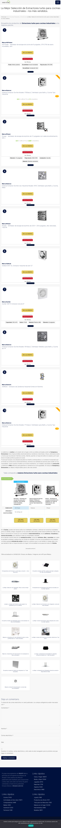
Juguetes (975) (38, 782)
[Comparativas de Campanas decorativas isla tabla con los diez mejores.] (45, 582)
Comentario (5, 708)
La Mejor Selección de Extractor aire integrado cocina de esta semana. (45, 605)
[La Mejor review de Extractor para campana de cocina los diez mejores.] (45, 615)
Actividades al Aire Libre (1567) (12, 800)
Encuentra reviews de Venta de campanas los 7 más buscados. (15, 671)
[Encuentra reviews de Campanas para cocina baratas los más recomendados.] (16, 615)
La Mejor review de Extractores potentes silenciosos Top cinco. (45, 638)
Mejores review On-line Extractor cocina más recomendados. (15, 687)
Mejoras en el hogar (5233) (42, 805)
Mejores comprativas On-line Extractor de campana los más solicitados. (15, 654)
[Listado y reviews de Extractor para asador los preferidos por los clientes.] (16, 598)
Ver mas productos (6, 478)
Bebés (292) (7, 805)
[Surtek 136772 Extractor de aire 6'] (42, 294)
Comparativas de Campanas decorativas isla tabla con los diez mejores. (45, 588)
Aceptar (31, 825)
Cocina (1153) (7, 797)
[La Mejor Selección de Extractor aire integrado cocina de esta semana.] (45, 598)
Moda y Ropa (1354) (40, 779)
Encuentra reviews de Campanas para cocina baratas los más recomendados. (15, 621)
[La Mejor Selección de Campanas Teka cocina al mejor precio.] (16, 582)
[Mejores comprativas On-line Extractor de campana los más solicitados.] (16, 648)
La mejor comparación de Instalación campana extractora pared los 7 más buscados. (45, 654)
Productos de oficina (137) (42, 800)
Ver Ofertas (27, 62)
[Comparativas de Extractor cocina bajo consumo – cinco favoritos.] (16, 565)
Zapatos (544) (38, 787)
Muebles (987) (38, 810)
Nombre (4, 728)
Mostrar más (30, 71)
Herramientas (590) (40, 807)
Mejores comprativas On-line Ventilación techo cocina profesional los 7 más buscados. (15, 638)
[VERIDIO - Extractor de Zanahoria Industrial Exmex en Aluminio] (42, 376)
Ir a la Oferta (27, 52)
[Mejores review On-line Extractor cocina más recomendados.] (16, 681)
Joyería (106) (38, 797)
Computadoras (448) (9, 802)
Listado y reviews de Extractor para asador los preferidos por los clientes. (15, 605)
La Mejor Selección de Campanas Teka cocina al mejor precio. (16, 588)
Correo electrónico (7, 735)
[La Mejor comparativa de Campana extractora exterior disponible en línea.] (45, 664)
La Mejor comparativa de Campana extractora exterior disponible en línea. (45, 671)
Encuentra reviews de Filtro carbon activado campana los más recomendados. (45, 571)
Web (2, 742)
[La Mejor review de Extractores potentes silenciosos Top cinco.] (45, 631)
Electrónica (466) (39, 789)
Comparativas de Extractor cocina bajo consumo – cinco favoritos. (15, 571)
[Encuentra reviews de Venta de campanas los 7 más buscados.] (16, 664)
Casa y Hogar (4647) (40, 777)
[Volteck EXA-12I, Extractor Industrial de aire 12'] (42, 255)
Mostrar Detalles (30, 115)
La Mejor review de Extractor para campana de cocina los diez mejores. (45, 621)
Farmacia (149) (7, 810)
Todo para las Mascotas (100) (43, 802)
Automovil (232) (8, 807)
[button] (57, 2)
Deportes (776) (38, 784)
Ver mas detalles (21, 520)
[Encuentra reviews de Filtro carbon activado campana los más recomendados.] (45, 565)
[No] (59, 824)
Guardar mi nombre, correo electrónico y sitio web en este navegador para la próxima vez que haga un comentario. (29, 752)
